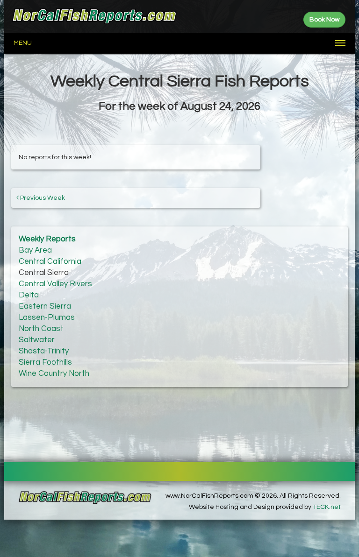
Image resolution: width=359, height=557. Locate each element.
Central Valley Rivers (55, 284)
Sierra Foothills (45, 362)
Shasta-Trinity (44, 351)
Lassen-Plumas (47, 317)
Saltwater (37, 340)
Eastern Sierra (45, 306)
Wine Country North (54, 373)
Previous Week (42, 198)
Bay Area (35, 250)
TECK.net (327, 507)
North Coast (41, 328)
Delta (29, 295)
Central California (50, 261)
